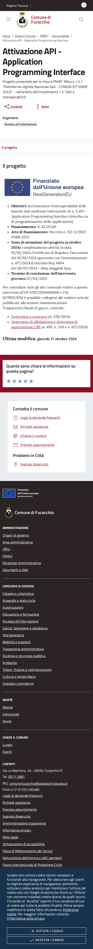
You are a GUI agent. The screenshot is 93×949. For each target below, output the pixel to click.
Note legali (10, 837)
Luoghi (8, 744)
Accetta (50, 940)
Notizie (8, 707)
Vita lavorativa (13, 635)
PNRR (44, 35)
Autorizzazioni (13, 607)
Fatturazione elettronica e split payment (32, 857)
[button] (19, 6)
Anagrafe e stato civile (19, 600)
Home (6, 35)
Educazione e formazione (21, 614)
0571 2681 (16, 776)
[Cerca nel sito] (81, 19)
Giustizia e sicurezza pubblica (24, 655)
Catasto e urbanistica (18, 593)
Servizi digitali (60, 35)
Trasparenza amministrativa (23, 648)
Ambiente (10, 662)
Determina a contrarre (29, 316)
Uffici (6, 549)
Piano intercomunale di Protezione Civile (32, 864)
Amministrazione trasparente (24, 823)
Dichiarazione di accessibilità (24, 844)
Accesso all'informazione (20, 621)
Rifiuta (49, 930)
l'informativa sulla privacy (26, 918)
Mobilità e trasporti (17, 642)
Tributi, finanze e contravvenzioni (27, 669)
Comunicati (11, 714)
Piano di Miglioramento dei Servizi (28, 850)
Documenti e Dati (15, 569)
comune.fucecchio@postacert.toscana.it (38, 783)
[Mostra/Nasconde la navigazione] (8, 19)
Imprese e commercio (18, 683)
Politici (8, 556)
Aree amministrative (18, 542)
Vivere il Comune (25, 35)
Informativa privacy (17, 830)
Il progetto (9, 147)
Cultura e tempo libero (19, 676)
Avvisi (7, 721)
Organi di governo (16, 535)
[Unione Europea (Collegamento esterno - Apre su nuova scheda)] (46, 494)
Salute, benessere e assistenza (25, 628)
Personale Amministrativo (22, 562)
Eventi (7, 751)
